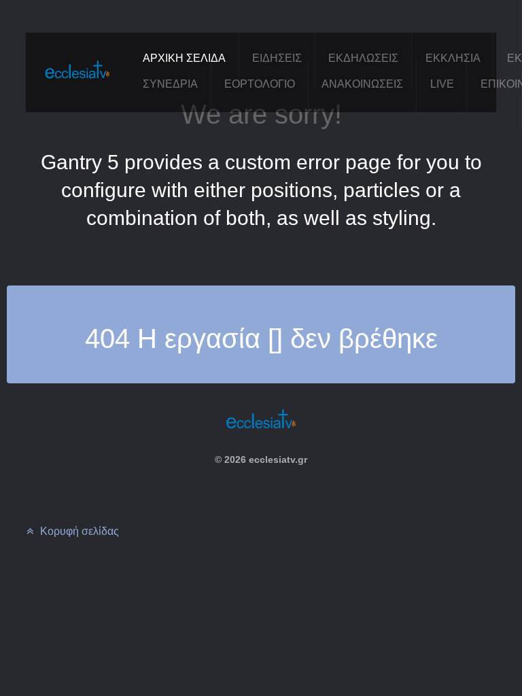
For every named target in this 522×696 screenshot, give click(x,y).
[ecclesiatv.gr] (77, 82)
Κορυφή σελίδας (78, 531)
